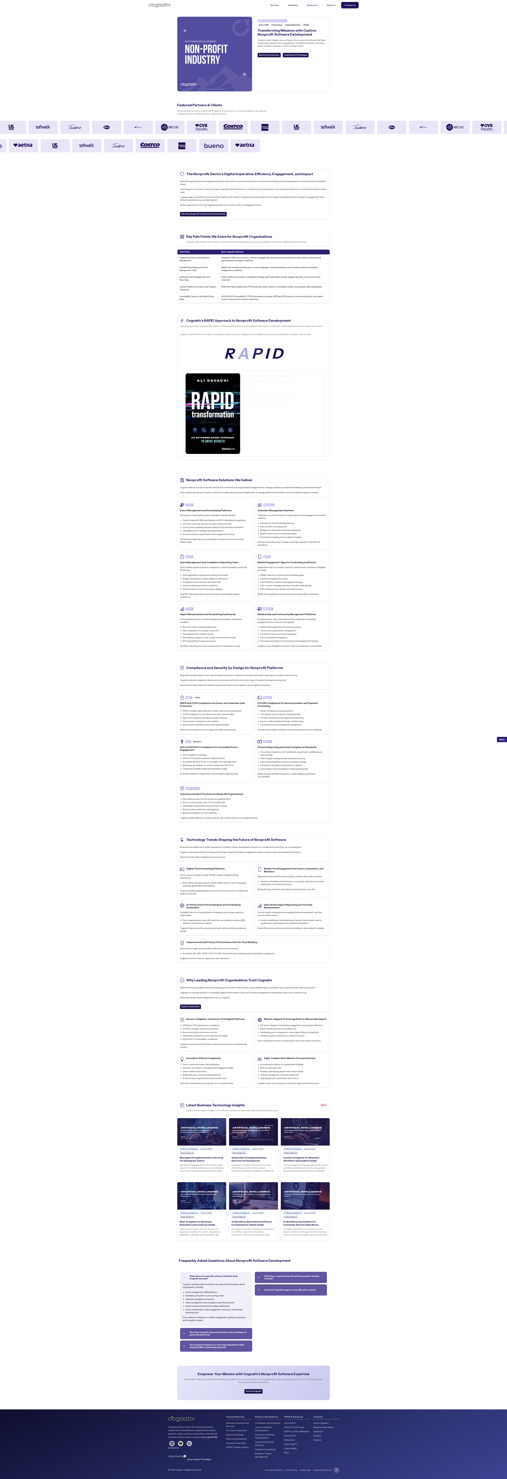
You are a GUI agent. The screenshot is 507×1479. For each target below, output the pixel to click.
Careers (317, 1440)
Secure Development (236, 1438)
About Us (331, 5)
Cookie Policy (305, 1470)
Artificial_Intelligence (189, 1149)
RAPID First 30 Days (294, 1427)
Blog (286, 1452)
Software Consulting (265, 1449)
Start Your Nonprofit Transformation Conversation (203, 214)
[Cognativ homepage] (159, 5)
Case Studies (290, 1448)
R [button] (229, 353)
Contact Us (349, 5)
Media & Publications (323, 1427)
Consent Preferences (322, 1470)
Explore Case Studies (190, 1007)
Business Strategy (235, 1434)
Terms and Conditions (274, 1470)
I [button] (266, 353)
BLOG (323, 1105)
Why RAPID (290, 1423)
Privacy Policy (291, 1470)
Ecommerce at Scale (236, 1443)
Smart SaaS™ (290, 1444)
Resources (312, 5)
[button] (216, 1277)
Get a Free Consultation (269, 55)
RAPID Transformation (237, 1447)
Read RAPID (290, 1435)
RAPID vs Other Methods (296, 1431)
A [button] (243, 353)
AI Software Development (267, 1423)
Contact (317, 1435)
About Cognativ (321, 1423)
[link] (201, 1147)
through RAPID (209, 1437)
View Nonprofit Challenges (295, 55)
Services (274, 5)
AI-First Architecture (236, 1430)
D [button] (277, 353)
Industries (293, 5)
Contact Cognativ (253, 1391)
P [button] (256, 353)
